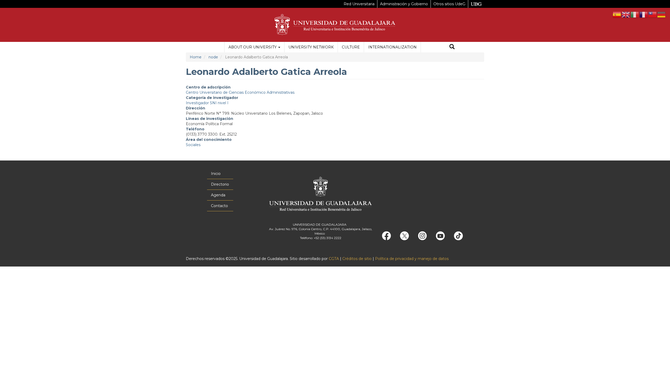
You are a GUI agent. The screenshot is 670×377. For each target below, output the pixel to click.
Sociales (193, 144)
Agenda (218, 195)
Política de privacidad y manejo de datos (412, 258)
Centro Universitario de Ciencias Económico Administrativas (240, 92)
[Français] (643, 14)
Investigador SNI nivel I (207, 103)
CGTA (334, 258)
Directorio (220, 184)
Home (196, 57)
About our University (253, 47)
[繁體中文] (652, 14)
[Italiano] (634, 14)
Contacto (219, 205)
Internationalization (392, 47)
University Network (311, 47)
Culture (351, 47)
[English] (626, 14)
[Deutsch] (661, 14)
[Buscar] (452, 47)
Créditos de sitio (357, 258)
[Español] (617, 14)
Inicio (216, 173)
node (213, 57)
